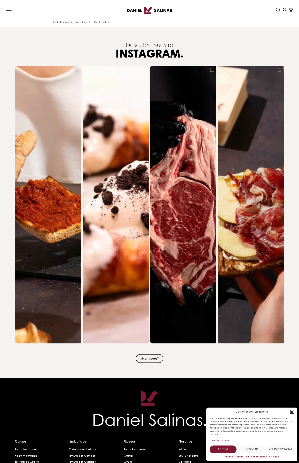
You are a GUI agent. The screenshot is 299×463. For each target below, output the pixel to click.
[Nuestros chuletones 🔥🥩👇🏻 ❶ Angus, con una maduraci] (183, 204)
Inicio (182, 449)
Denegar (252, 449)
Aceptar (223, 449)
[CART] (290, 10)
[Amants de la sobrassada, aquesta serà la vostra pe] (48, 204)
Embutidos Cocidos (82, 456)
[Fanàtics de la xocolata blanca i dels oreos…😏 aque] (116, 204)
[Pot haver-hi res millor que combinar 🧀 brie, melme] (251, 204)
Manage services (220, 440)
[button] (292, 412)
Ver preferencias (280, 449)
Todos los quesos (135, 449)
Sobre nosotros (188, 456)
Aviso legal (274, 457)
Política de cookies (233, 457)
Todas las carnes (26, 449)
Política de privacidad (256, 457)
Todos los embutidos (82, 449)
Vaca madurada (26, 456)
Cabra (128, 456)
